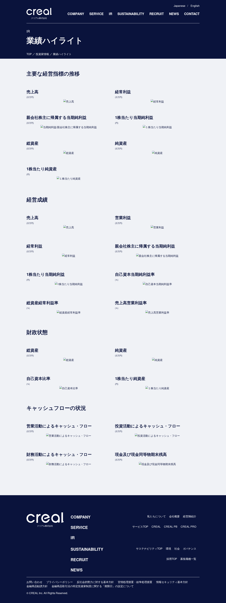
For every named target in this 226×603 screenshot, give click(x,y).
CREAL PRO (188, 526)
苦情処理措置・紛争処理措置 (135, 582)
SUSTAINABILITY (130, 13)
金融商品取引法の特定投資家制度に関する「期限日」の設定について (93, 586)
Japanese (179, 6)
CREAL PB (170, 526)
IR (110, 13)
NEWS (174, 13)
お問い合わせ (34, 582)
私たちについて (156, 516)
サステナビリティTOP (149, 548)
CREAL (156, 526)
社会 (177, 548)
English (195, 6)
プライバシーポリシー (59, 582)
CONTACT (192, 13)
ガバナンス (189, 548)
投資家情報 (42, 54)
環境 (168, 548)
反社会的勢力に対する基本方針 (95, 582)
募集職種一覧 (188, 559)
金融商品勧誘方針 (37, 586)
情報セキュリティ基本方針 (172, 582)
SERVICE (96, 13)
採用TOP (171, 559)
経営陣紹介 (189, 516)
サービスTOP (140, 526)
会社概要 (174, 516)
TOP (29, 54)
